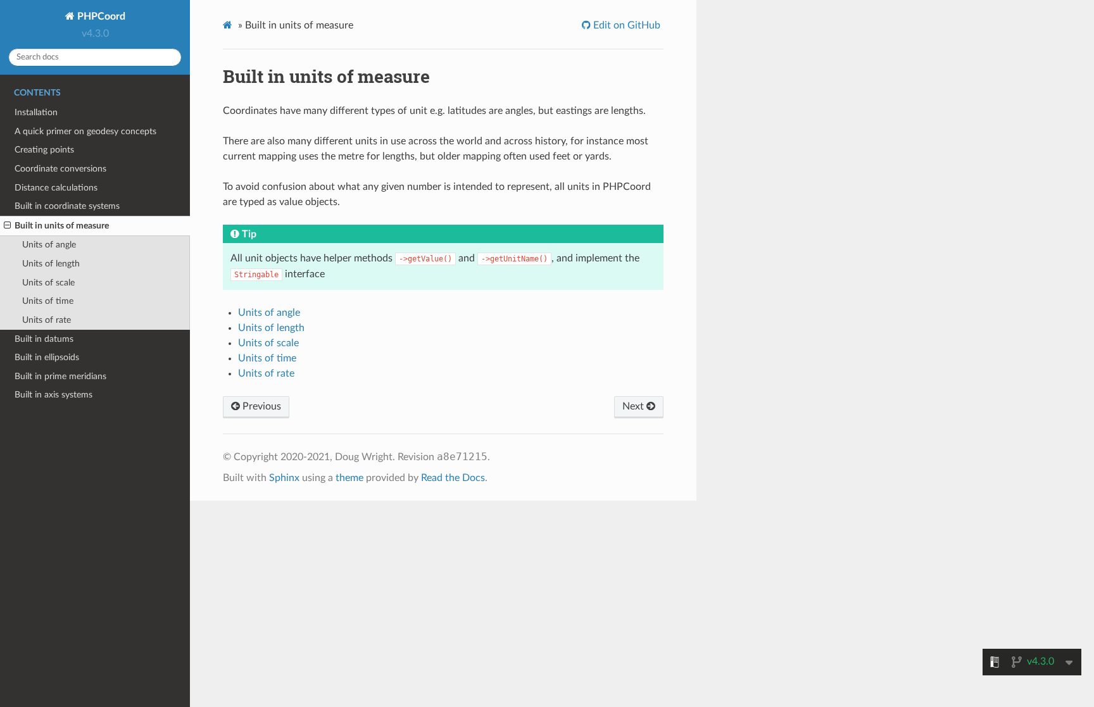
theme (349, 478)
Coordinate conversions (60, 168)
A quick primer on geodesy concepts (85, 131)
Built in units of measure (62, 225)
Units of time (47, 301)
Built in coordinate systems (67, 206)
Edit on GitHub (625, 25)
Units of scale (48, 282)
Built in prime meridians (60, 376)
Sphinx (284, 478)
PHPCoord (100, 16)
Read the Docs (453, 478)
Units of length (51, 263)
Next (634, 406)
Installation (36, 112)
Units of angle (49, 244)
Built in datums (44, 339)
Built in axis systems (53, 394)
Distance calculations (56, 187)
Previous (260, 406)
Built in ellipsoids (47, 357)
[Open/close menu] (7, 226)
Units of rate (46, 320)
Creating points (44, 149)
